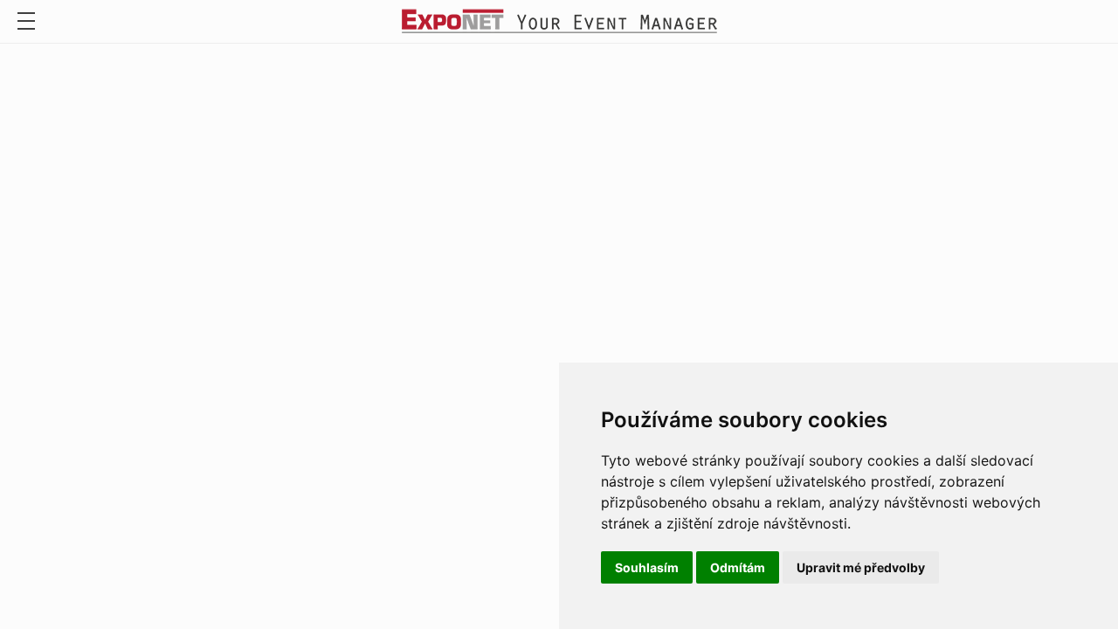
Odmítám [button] (737, 567)
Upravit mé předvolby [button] (861, 567)
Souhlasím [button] (647, 567)
